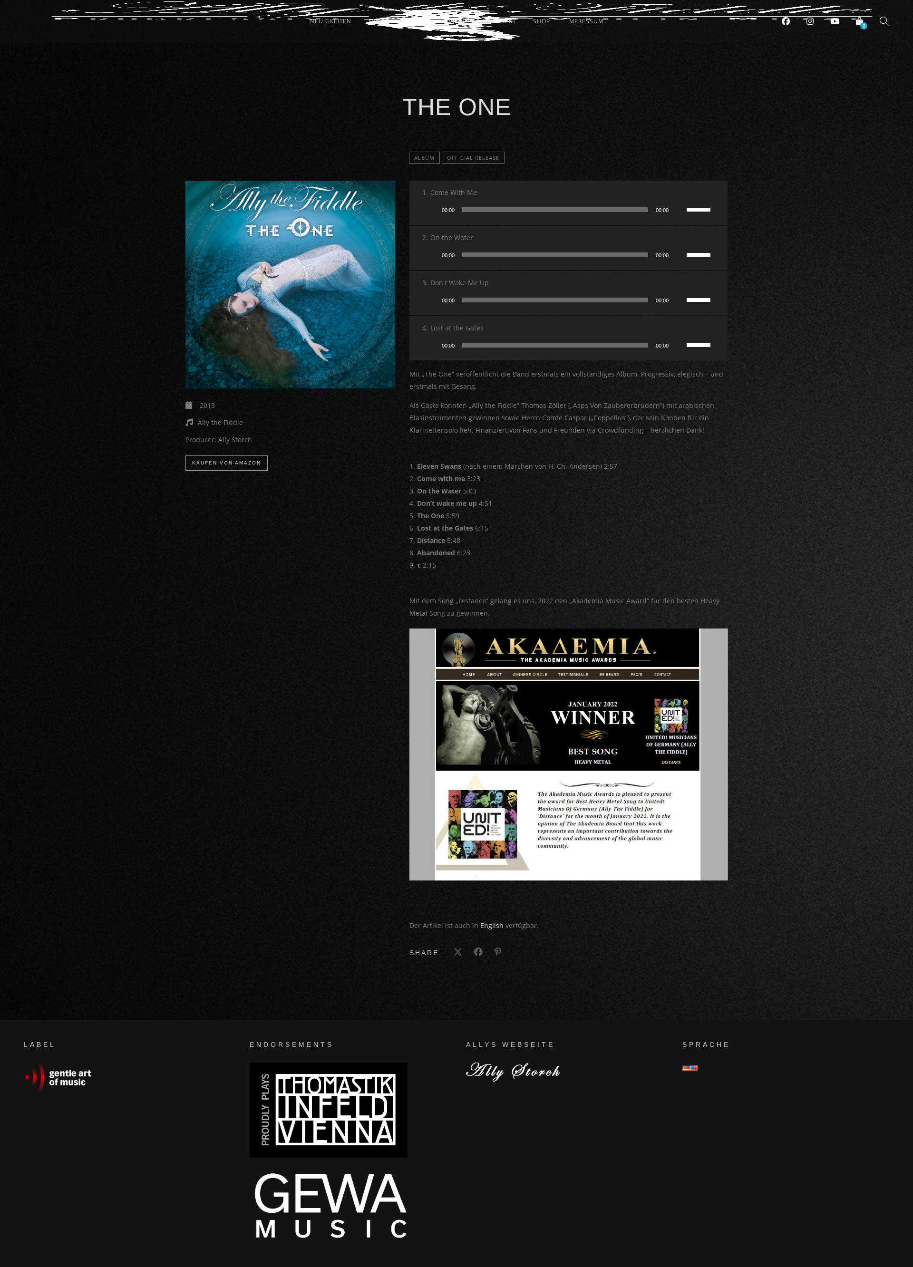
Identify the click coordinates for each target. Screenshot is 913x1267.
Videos (460, 21)
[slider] (700, 208)
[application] (568, 209)
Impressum (585, 21)
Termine (418, 21)
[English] (694, 1068)
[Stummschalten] (679, 209)
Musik (378, 21)
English (492, 925)
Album (424, 157)
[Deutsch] (686, 1068)
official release (473, 157)
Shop (541, 21)
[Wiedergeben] (431, 209)
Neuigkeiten (330, 21)
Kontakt (502, 21)
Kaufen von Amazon (226, 462)
